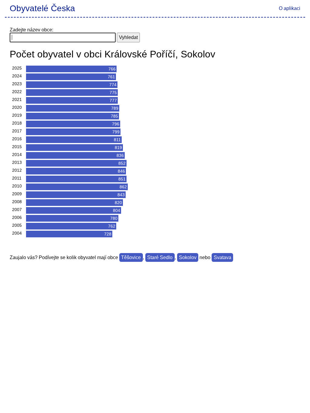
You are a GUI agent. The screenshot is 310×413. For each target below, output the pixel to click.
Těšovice (131, 257)
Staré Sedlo (160, 257)
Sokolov (187, 257)
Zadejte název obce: (31, 29)
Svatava (222, 257)
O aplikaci (289, 8)
